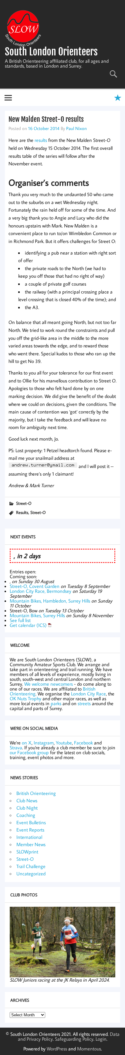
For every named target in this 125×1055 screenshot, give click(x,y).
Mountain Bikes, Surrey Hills (37, 615)
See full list (20, 620)
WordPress (57, 1049)
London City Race (88, 694)
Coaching (25, 815)
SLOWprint (27, 852)
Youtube (64, 743)
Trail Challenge (31, 866)
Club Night (27, 808)
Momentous (89, 1049)
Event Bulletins (31, 822)
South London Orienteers (51, 52)
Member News (31, 844)
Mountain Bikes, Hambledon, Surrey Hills (50, 601)
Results (22, 512)
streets (84, 703)
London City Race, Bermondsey (40, 591)
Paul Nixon (76, 128)
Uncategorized (31, 873)
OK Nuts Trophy (25, 698)
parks (56, 703)
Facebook (83, 743)
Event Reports (30, 830)
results (41, 140)
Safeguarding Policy (74, 1039)
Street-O (24, 503)
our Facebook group (29, 752)
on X (27, 743)
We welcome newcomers (48, 684)
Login (101, 1039)
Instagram (44, 743)
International (29, 837)
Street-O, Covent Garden (34, 586)
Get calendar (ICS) (28, 625)
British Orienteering (36, 793)
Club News (26, 800)
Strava (16, 747)
